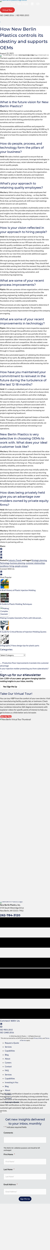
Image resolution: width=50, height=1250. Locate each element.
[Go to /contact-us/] (25, 574)
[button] (10, 686)
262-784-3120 (19, 4)
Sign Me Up (25, 1199)
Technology (4, 563)
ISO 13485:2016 (7, 1032)
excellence (4, 566)
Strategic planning (39, 560)
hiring (11, 566)
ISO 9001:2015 (6, 1029)
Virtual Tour (7, 10)
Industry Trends (15, 560)
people (18, 566)
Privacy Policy (38, 1038)
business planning (17, 563)
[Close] (1, 1091)
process (24, 566)
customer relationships (35, 563)
